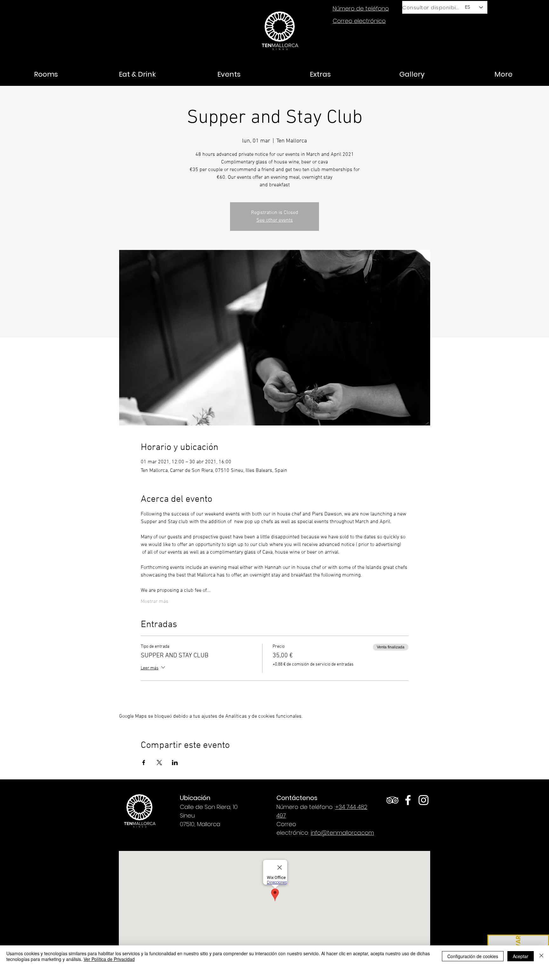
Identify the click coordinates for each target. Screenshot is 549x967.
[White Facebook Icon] (408, 800)
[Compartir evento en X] (159, 762)
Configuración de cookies (472, 956)
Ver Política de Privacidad (109, 959)
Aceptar (520, 956)
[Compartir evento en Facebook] (144, 762)
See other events (274, 220)
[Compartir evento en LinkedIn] (175, 762)
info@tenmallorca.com (342, 833)
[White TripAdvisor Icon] (392, 800)
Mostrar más (154, 601)
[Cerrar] (541, 956)
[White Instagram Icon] (423, 800)
